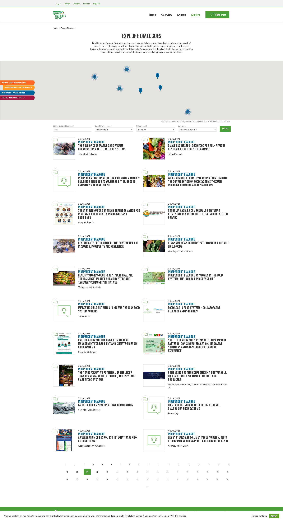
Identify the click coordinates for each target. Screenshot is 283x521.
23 (107, 472)
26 (137, 472)
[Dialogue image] (64, 149)
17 (218, 464)
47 (177, 479)
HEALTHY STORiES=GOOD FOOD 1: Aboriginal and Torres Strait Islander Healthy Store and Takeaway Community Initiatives (105, 279)
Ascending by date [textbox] (188, 130)
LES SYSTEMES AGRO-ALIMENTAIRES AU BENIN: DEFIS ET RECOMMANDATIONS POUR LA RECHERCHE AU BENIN (198, 439)
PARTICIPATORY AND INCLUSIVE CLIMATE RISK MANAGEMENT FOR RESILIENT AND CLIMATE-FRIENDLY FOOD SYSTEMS (107, 343)
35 (227, 472)
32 (197, 472)
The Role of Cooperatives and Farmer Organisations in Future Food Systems (101, 147)
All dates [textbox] (142, 130)
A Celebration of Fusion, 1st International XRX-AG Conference (107, 439)
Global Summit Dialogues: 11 (13, 97)
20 (77, 472)
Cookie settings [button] (259, 516)
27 (147, 472)
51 (217, 479)
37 (77, 479)
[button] (157, 76)
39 (97, 479)
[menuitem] (152, 14)
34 (217, 472)
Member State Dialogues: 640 (13, 82)
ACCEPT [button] (274, 516)
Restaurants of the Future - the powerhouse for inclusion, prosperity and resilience (108, 245)
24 (117, 472)
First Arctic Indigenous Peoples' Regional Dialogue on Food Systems (194, 407)
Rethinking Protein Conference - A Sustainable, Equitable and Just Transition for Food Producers (197, 376)
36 (67, 479)
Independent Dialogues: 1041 (13, 92)
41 (117, 479)
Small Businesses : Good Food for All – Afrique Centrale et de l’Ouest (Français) (196, 147)
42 (127, 479)
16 (208, 464)
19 (67, 472)
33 (207, 472)
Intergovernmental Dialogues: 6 (18, 87)
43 (137, 479)
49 (197, 479)
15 (198, 464)
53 (147, 486)
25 (127, 472)
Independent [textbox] (102, 130)
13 (178, 464)
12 (168, 464)
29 (167, 472)
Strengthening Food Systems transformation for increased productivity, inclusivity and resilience (109, 214)
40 (107, 479)
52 (227, 479)
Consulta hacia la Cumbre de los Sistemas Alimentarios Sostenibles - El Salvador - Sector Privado (198, 214)
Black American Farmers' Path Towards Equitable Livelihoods (198, 245)
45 (157, 479)
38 (87, 479)
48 (187, 479)
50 (207, 479)
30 (177, 472)
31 (187, 472)
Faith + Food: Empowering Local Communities (105, 405)
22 (97, 472)
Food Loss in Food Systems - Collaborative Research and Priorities (194, 309)
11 (158, 464)
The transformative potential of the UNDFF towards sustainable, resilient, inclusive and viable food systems (106, 376)
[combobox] (72, 129)
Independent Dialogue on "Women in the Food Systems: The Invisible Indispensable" (195, 277)
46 (167, 479)
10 (148, 464)
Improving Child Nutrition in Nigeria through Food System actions (109, 309)
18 (228, 464)
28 (157, 472)
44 (147, 479)
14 (188, 464)
